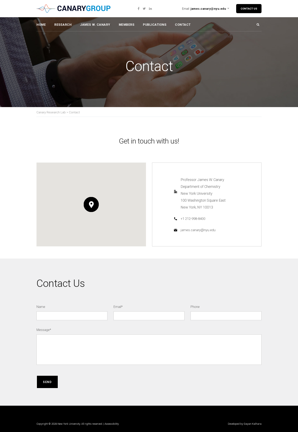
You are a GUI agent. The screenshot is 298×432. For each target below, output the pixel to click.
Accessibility (112, 423)
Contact (183, 25)
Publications (154, 25)
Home (41, 25)
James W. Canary (95, 25)
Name (40, 307)
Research (63, 25)
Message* (43, 330)
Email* (118, 307)
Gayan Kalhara (253, 423)
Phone (195, 307)
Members (127, 25)
